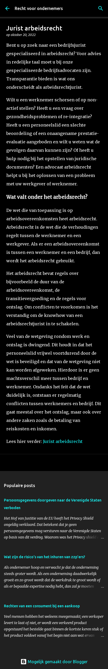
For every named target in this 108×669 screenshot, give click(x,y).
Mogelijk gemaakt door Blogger (57, 661)
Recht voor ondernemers (39, 8)
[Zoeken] (101, 8)
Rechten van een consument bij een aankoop (42, 606)
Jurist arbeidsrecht (63, 441)
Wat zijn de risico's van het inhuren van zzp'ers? (44, 557)
